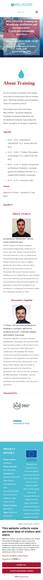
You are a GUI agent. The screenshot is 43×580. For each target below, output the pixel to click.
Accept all (21, 565)
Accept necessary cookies (21, 571)
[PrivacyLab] (16, 559)
